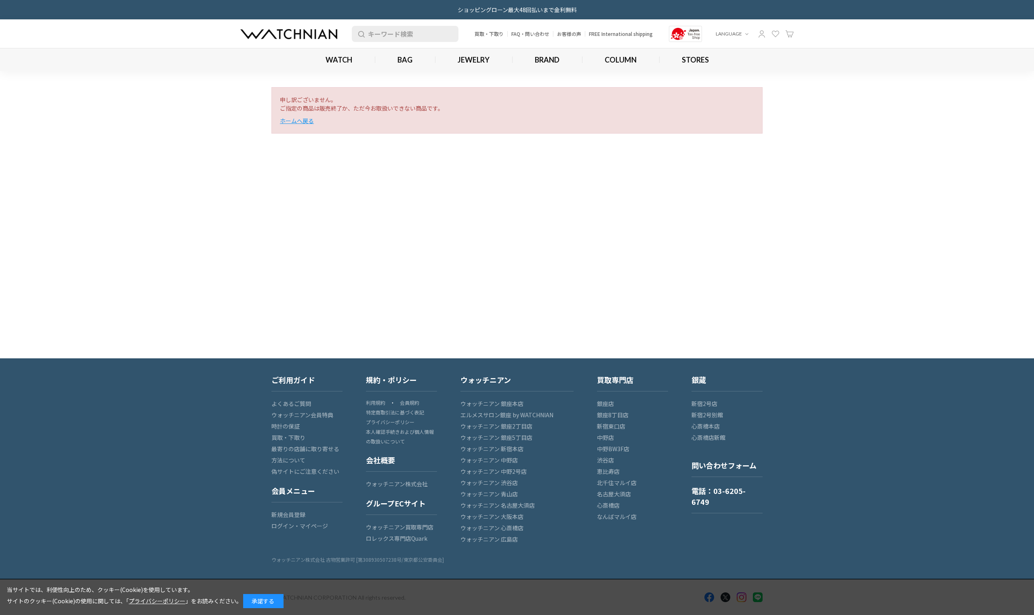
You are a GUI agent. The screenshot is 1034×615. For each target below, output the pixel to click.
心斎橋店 (608, 505)
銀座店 (605, 404)
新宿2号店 (704, 404)
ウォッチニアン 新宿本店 (491, 449)
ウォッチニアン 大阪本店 (491, 516)
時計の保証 (285, 426)
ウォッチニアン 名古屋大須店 (497, 505)
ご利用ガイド (293, 379)
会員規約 (409, 402)
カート (790, 34)
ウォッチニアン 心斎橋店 (491, 528)
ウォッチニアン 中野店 (489, 460)
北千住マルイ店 (617, 483)
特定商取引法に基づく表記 (395, 412)
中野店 (605, 437)
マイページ (761, 34)
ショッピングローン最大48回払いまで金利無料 (517, 10)
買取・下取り (489, 33)
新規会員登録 (288, 514)
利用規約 (375, 402)
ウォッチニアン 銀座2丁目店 (496, 426)
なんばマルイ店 (617, 516)
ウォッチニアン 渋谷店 (489, 483)
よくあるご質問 (291, 404)
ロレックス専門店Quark (396, 538)
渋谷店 (605, 460)
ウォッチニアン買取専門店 (399, 527)
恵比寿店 (608, 471)
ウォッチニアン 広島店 (489, 539)
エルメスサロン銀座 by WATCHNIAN (506, 415)
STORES (695, 59)
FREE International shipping (621, 33)
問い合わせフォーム (724, 465)
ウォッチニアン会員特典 (302, 415)
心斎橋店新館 (708, 437)
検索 (360, 34)
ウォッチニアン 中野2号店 (493, 471)
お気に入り (775, 34)
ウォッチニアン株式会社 (397, 484)
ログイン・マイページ (299, 526)
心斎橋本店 (705, 426)
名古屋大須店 (614, 494)
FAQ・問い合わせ (530, 33)
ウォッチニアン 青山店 (489, 494)
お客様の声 (569, 33)
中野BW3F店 (613, 449)
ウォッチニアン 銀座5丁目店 (496, 437)
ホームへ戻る (297, 121)
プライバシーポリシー (390, 421)
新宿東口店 (611, 426)
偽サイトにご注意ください (305, 471)
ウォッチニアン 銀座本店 (491, 404)
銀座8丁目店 (612, 415)
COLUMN (621, 59)
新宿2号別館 (707, 415)
